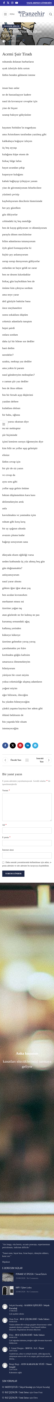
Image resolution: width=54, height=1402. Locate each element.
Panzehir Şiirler (11, 26)
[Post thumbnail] (8, 1277)
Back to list (27, 760)
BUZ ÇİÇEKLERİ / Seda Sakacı (34, 1319)
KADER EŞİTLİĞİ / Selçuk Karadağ (18, 1387)
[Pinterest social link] (20, 745)
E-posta (6, 837)
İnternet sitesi (8, 850)
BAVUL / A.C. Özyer (35, 1348)
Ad (4, 825)
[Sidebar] (4, 424)
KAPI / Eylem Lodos (24, 1287)
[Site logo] (31, 14)
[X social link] (8, 3)
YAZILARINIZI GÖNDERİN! (39, 3)
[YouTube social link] (16, 3)
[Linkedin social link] (28, 745)
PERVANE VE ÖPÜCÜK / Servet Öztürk (31, 1274)
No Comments (32, 1278)
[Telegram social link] (35, 745)
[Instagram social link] (12, 3)
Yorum (6, 790)
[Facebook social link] (4, 3)
